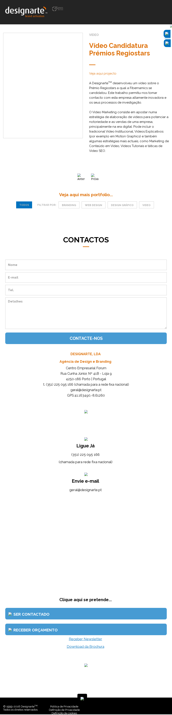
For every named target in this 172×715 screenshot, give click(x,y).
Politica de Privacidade (64, 706)
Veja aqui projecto (102, 73)
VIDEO (146, 205)
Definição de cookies (64, 713)
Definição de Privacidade (64, 709)
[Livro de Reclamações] (108, 706)
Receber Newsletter (85, 639)
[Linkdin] (152, 706)
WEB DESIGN (93, 205)
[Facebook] (149, 706)
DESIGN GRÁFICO (122, 205)
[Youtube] (155, 706)
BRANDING (69, 205)
